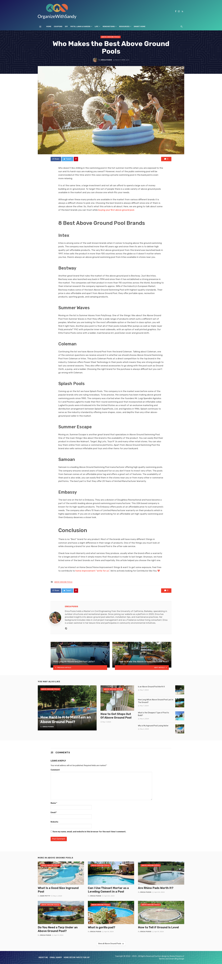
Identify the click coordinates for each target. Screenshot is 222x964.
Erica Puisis (106, 60)
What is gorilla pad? (101, 927)
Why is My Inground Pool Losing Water (153, 726)
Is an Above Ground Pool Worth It (151, 687)
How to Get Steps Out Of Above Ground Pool (115, 715)
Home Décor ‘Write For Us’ (77, 957)
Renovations (109, 26)
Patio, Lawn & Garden (80, 26)
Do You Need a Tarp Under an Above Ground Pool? (58, 929)
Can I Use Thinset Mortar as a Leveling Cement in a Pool (108, 889)
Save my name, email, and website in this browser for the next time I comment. (89, 832)
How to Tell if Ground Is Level (158, 927)
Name (54, 803)
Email (54, 812)
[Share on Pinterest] (76, 159)
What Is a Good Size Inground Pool (58, 889)
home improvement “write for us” (92, 570)
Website (54, 822)
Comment (55, 770)
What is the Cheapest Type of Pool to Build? (153, 714)
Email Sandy (56, 957)
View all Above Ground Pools (109, 943)
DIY (66, 26)
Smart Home (139, 26)
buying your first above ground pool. (116, 210)
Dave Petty (45, 896)
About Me (43, 957)
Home (48, 26)
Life (96, 26)
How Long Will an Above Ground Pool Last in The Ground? (155, 701)
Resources (124, 26)
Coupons (58, 26)
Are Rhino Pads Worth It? (155, 888)
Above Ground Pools (110, 37)
